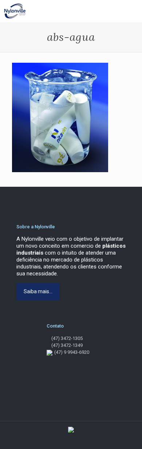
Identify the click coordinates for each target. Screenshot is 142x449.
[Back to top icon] (132, 438)
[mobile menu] (132, 11)
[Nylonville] (14, 11)
